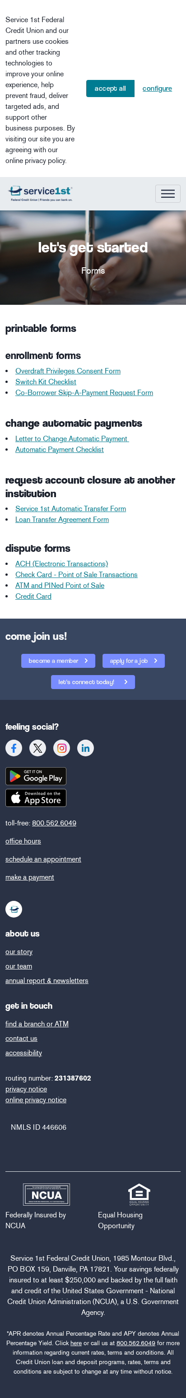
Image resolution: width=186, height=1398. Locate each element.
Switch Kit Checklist (45, 381)
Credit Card (33, 596)
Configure (157, 88)
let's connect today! (87, 681)
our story (19, 951)
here (76, 1343)
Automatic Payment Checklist (59, 449)
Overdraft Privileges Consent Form (68, 371)
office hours (23, 841)
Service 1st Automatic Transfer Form (70, 508)
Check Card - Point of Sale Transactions (76, 574)
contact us (21, 1038)
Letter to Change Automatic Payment (72, 438)
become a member (54, 660)
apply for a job (129, 660)
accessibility (23, 1052)
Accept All (110, 88)
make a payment (29, 877)
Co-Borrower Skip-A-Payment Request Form (84, 392)
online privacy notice (35, 1099)
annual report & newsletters (46, 980)
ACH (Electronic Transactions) (61, 563)
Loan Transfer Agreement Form (62, 519)
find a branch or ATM (37, 1024)
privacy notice (26, 1089)
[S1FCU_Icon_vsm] (14, 909)
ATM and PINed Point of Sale (59, 585)
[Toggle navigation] (168, 194)
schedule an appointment (43, 859)
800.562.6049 (54, 823)
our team (18, 966)
